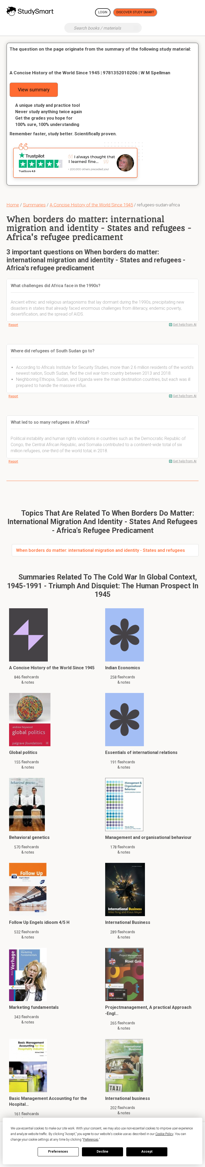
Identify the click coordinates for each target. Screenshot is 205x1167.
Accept (146, 1151)
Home (12, 204)
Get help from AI (184, 325)
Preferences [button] (90, 1139)
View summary (34, 89)
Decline (102, 1151)
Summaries (34, 204)
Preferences (58, 1151)
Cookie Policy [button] (164, 1134)
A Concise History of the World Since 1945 (91, 204)
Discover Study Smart (135, 12)
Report (13, 325)
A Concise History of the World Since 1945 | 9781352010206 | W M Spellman (90, 72)
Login (102, 12)
